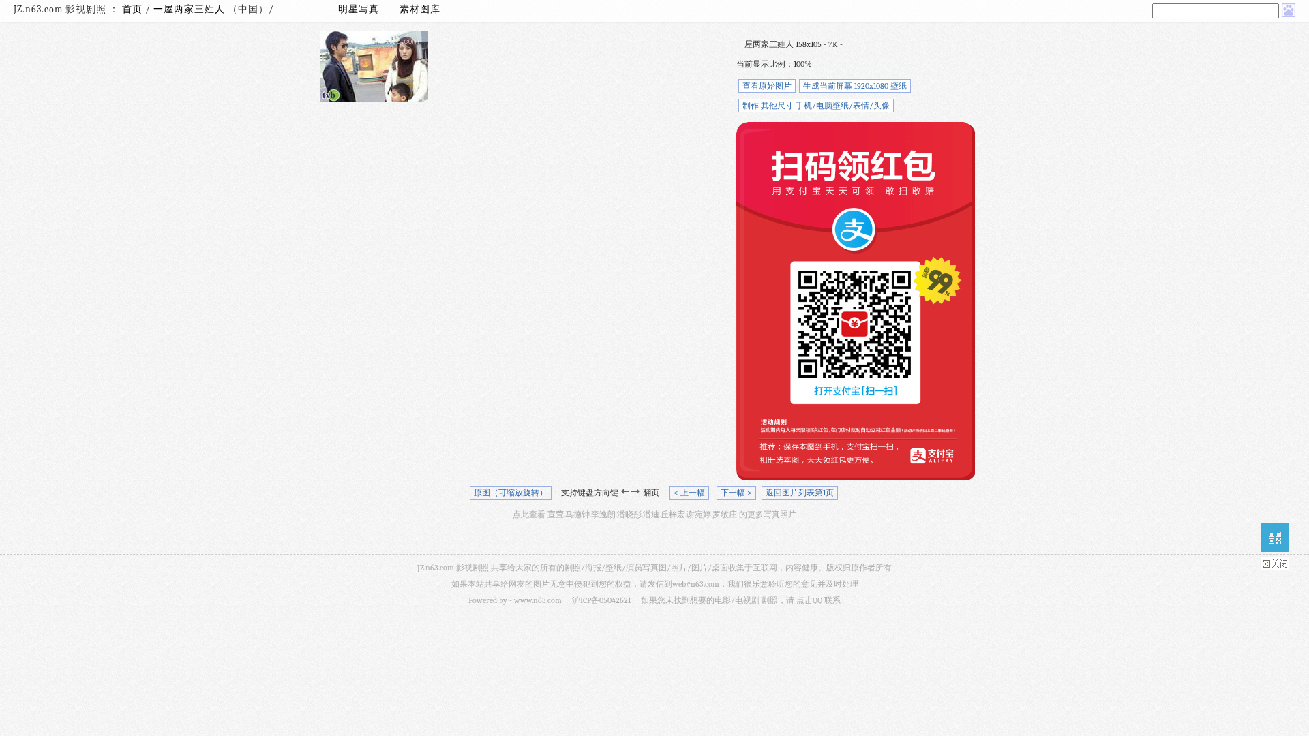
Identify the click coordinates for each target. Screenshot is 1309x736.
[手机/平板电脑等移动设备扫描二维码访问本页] (1275, 537)
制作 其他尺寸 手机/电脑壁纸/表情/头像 (816, 105)
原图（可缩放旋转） (510, 492)
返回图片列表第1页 (800, 492)
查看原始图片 (767, 86)
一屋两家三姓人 (190, 9)
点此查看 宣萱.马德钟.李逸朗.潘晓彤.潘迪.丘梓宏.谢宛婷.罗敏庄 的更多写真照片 (654, 514)
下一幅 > (736, 492)
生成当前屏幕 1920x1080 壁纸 (855, 86)
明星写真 (358, 9)
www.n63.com (538, 600)
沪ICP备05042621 (601, 600)
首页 (132, 9)
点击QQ (809, 600)
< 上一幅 (689, 492)
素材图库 (420, 9)
